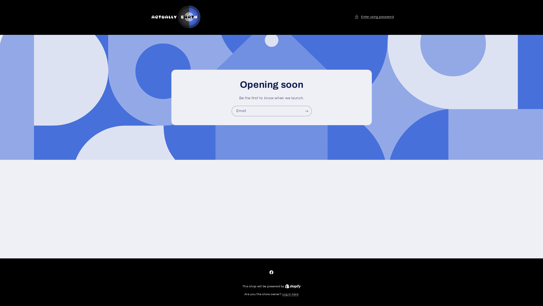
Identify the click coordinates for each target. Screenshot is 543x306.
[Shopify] (293, 286)
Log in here (290, 294)
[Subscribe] (306, 111)
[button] (374, 17)
